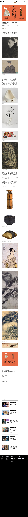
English (2, 459)
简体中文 (2, 458)
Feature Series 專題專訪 (12, 402)
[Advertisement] (10, 389)
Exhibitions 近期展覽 (12, 436)
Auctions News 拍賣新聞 (12, 410)
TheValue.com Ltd (14, 462)
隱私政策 (7, 459)
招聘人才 (7, 458)
